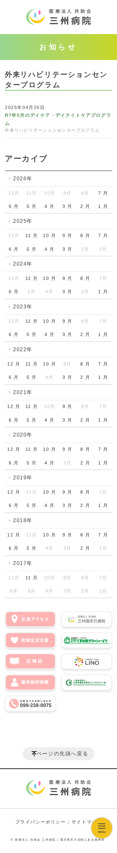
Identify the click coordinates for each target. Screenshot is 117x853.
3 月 (67, 206)
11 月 (31, 235)
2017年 (22, 563)
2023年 (22, 306)
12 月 (13, 363)
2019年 (22, 477)
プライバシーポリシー (40, 821)
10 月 (49, 235)
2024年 (22, 264)
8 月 (85, 235)
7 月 (103, 193)
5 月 (32, 206)
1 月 (103, 206)
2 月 (85, 206)
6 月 (14, 206)
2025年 (22, 221)
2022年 (22, 349)
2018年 (22, 520)
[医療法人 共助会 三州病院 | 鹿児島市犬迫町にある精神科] (58, 17)
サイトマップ (87, 821)
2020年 (22, 435)
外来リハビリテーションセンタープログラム (52, 130)
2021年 (22, 392)
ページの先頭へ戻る (62, 753)
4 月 (50, 206)
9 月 (67, 235)
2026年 (22, 178)
